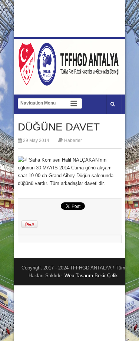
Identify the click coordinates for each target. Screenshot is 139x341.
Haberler (73, 140)
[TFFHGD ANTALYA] (70, 81)
